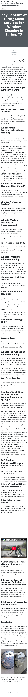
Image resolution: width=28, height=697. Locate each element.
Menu (3, 8)
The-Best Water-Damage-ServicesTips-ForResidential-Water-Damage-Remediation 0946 (13, 4)
